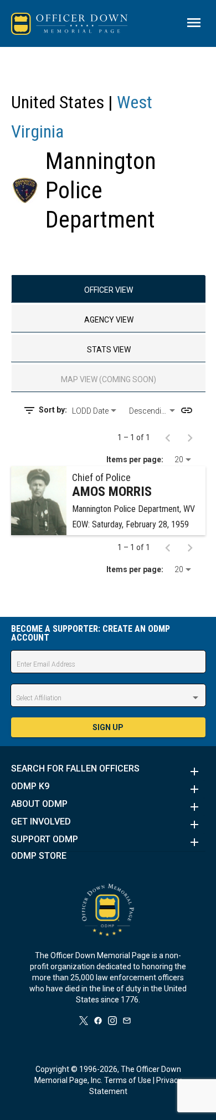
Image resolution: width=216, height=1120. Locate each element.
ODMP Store (38, 856)
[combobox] (96, 411)
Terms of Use (127, 1080)
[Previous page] (168, 437)
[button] (108, 771)
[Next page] (190, 437)
